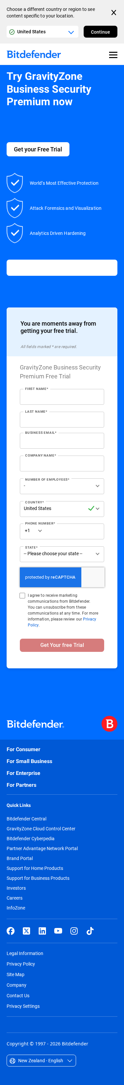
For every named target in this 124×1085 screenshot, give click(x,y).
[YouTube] (58, 931)
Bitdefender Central (26, 819)
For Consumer (23, 749)
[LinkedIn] (42, 931)
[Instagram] (74, 931)
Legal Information (25, 953)
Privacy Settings (23, 1006)
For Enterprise (23, 773)
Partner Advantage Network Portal (42, 848)
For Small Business (29, 761)
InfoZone (16, 908)
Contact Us (18, 995)
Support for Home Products (35, 868)
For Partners (21, 785)
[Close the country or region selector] (114, 13)
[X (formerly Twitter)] (26, 931)
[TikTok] (90, 931)
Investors (16, 888)
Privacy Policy (21, 964)
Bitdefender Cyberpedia (31, 839)
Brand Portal (20, 858)
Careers (14, 898)
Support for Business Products (38, 878)
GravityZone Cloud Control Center (41, 829)
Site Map (15, 974)
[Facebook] (11, 931)
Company (16, 985)
